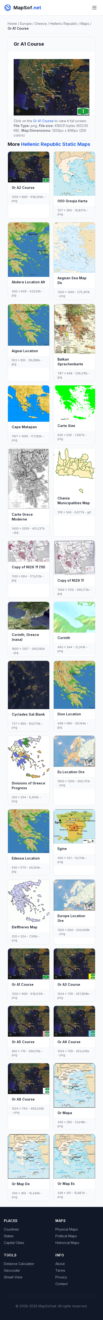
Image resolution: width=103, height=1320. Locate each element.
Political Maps (66, 1236)
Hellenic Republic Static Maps (55, 144)
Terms (60, 1270)
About (60, 1264)
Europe (26, 24)
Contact (61, 1284)
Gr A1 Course (43, 121)
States (9, 1236)
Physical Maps (66, 1229)
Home (12, 24)
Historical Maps (67, 1243)
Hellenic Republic (63, 24)
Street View (13, 1277)
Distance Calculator (19, 1264)
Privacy (61, 1277)
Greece (41, 24)
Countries (11, 1229)
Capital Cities (14, 1243)
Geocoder (12, 1270)
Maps (84, 24)
